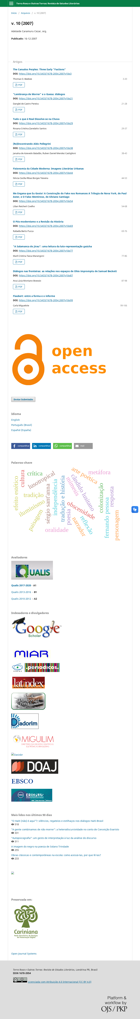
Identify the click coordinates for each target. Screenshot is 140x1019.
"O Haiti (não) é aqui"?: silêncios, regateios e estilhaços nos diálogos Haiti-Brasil (57, 820)
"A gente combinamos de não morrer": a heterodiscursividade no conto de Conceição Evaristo (65, 829)
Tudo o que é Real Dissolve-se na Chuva (36, 119)
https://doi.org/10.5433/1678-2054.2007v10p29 (46, 123)
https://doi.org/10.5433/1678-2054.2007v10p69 (46, 225)
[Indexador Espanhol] (31, 658)
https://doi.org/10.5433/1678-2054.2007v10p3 (45, 73)
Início (14, 13)
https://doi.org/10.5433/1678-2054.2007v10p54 (46, 201)
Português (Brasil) (21, 425)
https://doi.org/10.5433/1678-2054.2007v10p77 (46, 250)
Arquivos (25, 13)
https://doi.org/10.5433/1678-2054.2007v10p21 (46, 98)
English (15, 419)
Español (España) (21, 430)
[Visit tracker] (12, 873)
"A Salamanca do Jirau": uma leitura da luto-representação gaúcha (52, 246)
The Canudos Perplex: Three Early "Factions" (39, 69)
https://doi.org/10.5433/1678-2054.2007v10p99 (46, 300)
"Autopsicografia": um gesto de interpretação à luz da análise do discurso (53, 838)
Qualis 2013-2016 (21, 592)
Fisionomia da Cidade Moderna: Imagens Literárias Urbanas (48, 168)
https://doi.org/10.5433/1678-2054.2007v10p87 (46, 275)
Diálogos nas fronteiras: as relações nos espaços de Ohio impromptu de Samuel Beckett (65, 271)
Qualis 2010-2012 (21, 598)
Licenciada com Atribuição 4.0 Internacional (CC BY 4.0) (59, 981)
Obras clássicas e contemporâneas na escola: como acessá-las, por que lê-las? (56, 855)
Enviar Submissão (23, 399)
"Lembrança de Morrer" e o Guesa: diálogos (39, 94)
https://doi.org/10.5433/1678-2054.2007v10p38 (46, 148)
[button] (20, 446)
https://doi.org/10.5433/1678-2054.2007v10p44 (46, 172)
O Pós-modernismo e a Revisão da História (38, 221)
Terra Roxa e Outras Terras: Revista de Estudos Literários (47, 3)
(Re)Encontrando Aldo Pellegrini (32, 143)
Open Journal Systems (24, 953)
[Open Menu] (11, 3)
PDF (20, 84)
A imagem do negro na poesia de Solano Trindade (40, 846)
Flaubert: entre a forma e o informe (34, 296)
